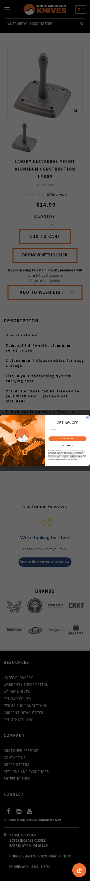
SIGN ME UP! (67, 439)
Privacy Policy (78, 458)
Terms (50, 459)
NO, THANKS (67, 445)
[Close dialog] (87, 417)
